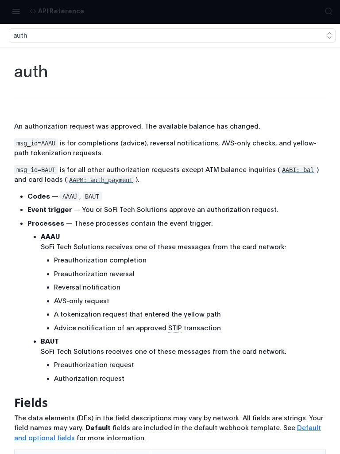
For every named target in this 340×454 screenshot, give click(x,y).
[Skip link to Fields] (8, 402)
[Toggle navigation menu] (16, 11)
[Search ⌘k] (328, 11)
